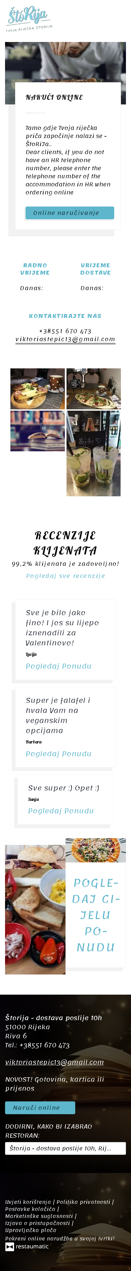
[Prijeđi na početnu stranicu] (29, 18)
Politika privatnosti (84, 1202)
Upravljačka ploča (30, 1230)
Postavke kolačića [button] (31, 1209)
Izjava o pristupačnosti (38, 1223)
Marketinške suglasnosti (40, 1216)
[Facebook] (13, 1172)
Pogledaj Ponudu (60, 666)
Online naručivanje (67, 213)
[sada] (28, 297)
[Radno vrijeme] (40, 297)
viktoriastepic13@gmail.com (65, 339)
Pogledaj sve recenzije (65, 576)
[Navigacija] (119, 18)
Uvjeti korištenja (29, 1202)
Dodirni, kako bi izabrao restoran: (48, 1131)
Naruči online (37, 1107)
